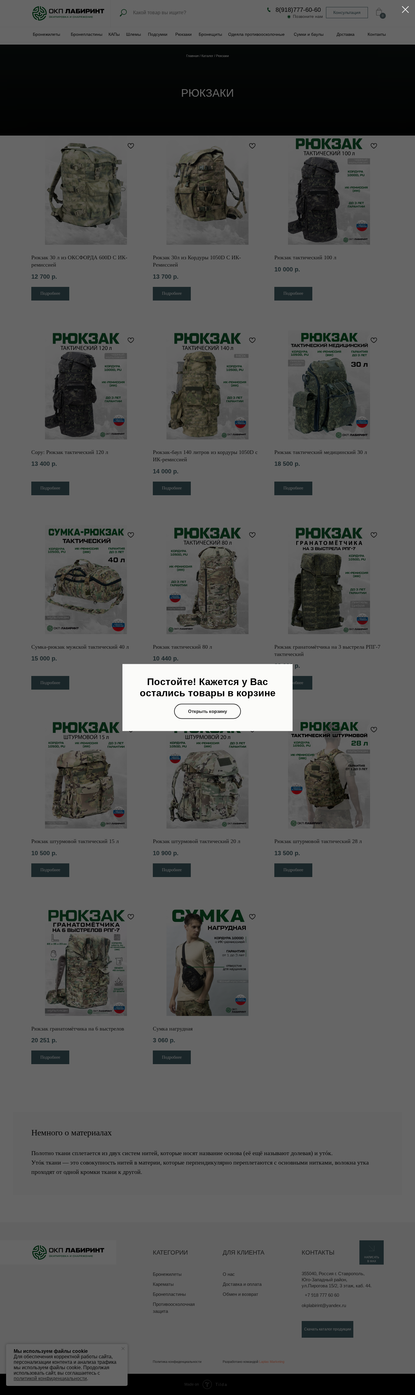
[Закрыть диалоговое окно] (405, 9)
